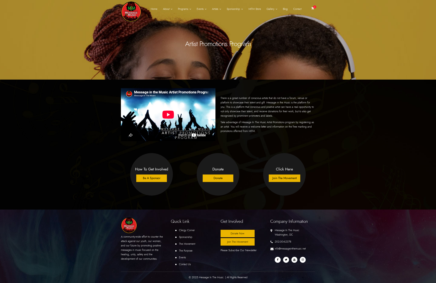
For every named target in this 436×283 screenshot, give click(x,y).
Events (200, 9)
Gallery (270, 9)
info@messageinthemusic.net (290, 248)
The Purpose (185, 250)
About (166, 9)
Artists (215, 9)
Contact (297, 9)
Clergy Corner (187, 230)
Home (154, 9)
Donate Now (237, 233)
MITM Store (254, 9)
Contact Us (185, 264)
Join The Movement (237, 241)
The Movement (187, 244)
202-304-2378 (283, 241)
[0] (312, 9)
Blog (285, 9)
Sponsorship (233, 9)
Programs (183, 9)
